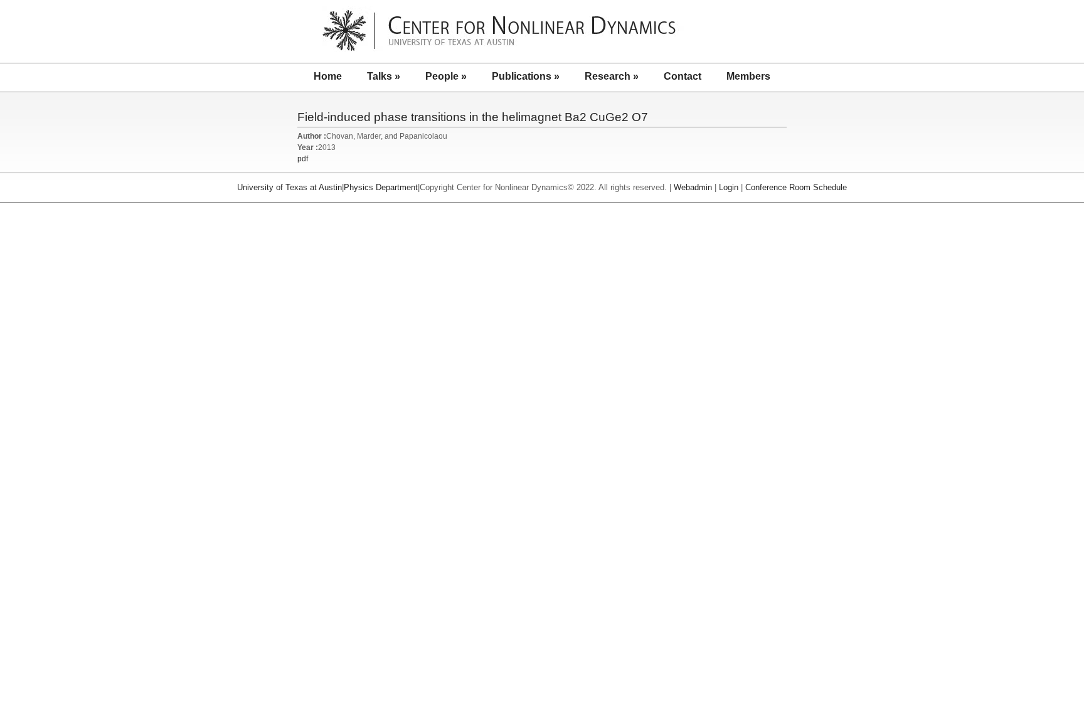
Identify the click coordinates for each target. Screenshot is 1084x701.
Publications (526, 76)
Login (728, 187)
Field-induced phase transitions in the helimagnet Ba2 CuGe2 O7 (472, 117)
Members (748, 76)
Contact (682, 76)
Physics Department (381, 187)
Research (612, 76)
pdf (302, 158)
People (446, 76)
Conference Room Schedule (796, 187)
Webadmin (693, 187)
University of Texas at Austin (289, 187)
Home (328, 76)
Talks (383, 76)
